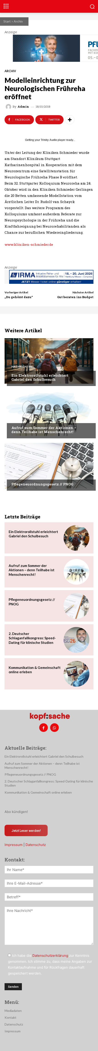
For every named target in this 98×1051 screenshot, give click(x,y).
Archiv (18, 21)
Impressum (14, 845)
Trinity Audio (49, 140)
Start (7, 21)
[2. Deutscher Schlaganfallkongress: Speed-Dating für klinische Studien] (76, 640)
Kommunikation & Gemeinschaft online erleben (38, 792)
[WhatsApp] (54, 727)
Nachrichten (21, 366)
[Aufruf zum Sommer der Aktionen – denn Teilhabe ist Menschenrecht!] (49, 413)
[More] (70, 119)
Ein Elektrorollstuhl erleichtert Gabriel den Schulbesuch (39, 377)
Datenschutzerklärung (50, 955)
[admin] (9, 106)
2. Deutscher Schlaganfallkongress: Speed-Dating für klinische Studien (32, 638)
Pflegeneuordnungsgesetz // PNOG (42, 484)
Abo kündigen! (16, 812)
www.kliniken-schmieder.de (29, 244)
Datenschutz (36, 845)
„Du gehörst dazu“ (19, 297)
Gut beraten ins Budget (75, 297)
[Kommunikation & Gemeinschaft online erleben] (76, 674)
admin (23, 106)
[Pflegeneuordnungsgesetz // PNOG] (49, 465)
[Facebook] (43, 727)
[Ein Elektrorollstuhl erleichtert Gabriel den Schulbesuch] (49, 361)
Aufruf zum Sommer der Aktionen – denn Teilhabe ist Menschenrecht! (43, 429)
